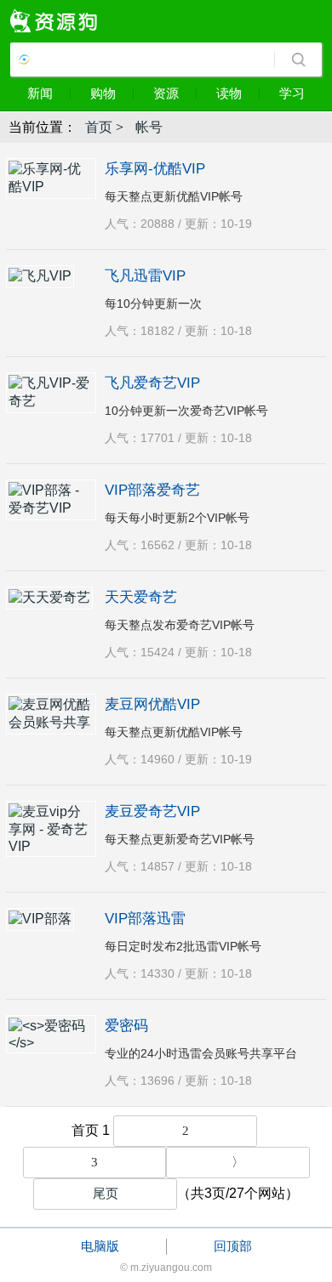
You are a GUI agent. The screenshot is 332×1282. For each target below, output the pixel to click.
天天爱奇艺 (141, 597)
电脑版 (100, 1246)
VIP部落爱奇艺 (152, 490)
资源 (166, 93)
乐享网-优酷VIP (155, 169)
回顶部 (233, 1246)
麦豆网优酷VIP (152, 704)
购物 (103, 93)
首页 (98, 127)
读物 (229, 93)
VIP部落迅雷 (145, 918)
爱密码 (126, 1026)
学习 (292, 93)
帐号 (149, 127)
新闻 (40, 93)
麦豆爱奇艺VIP (152, 811)
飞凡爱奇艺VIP (152, 383)
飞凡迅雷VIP (145, 276)
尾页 (105, 1193)
